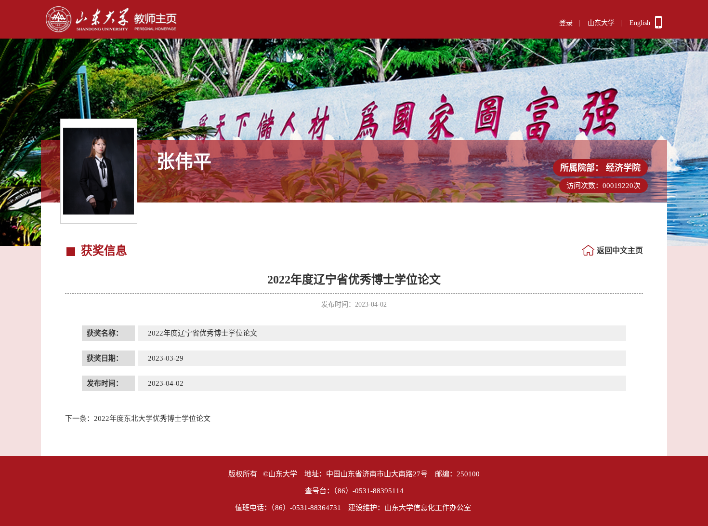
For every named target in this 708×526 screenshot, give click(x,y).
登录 (566, 23)
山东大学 (601, 23)
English (639, 23)
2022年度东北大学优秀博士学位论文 (137, 418)
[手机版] (658, 26)
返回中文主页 (620, 250)
